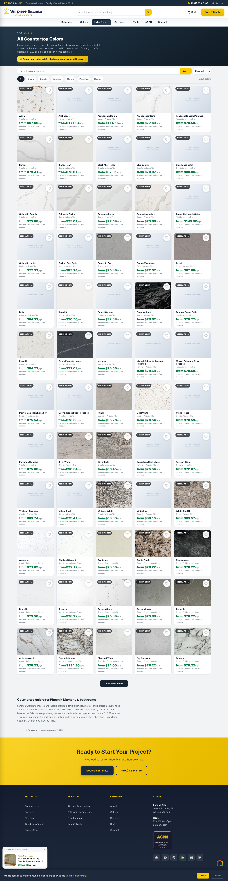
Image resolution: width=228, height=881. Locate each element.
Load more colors (114, 683)
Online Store (100, 22)
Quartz (31, 79)
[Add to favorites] (49, 90)
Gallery (84, 22)
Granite (43, 79)
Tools (136, 22)
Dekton (97, 79)
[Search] (148, 12)
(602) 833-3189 (199, 3)
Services (119, 22)
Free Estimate (213, 12)
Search (185, 71)
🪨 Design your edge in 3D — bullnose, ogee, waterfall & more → (53, 59)
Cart (193, 12)
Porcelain (84, 79)
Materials (66, 22)
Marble (70, 79)
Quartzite (57, 79)
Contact (162, 22)
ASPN (148, 22)
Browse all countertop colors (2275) (45, 730)
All (21, 79)
